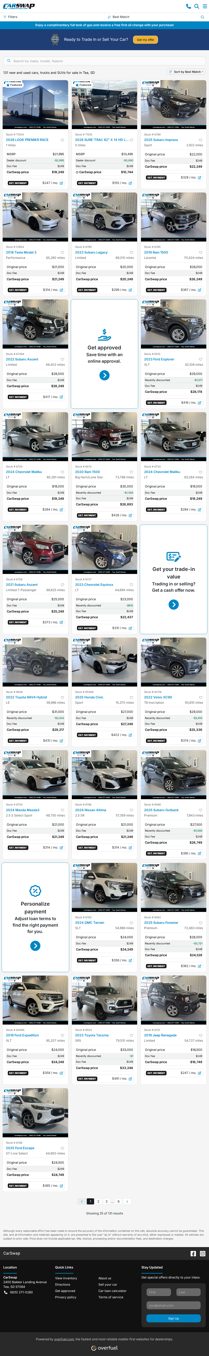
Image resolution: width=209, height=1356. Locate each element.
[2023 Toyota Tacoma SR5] (104, 1000)
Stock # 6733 (152, 466)
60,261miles (56, 477)
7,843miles (195, 815)
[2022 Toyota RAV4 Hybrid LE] (35, 662)
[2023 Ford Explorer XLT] (173, 323)
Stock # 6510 (152, 354)
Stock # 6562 (152, 917)
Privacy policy (65, 1297)
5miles (80, 145)
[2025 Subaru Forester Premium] (173, 887)
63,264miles (193, 477)
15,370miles (125, 703)
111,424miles (193, 258)
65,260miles (55, 258)
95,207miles (55, 1040)
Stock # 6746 (83, 804)
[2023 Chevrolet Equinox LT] (104, 549)
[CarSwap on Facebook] (191, 1253)
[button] (189, 6)
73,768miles (124, 477)
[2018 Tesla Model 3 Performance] (35, 217)
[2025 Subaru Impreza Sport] (173, 104)
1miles (11, 145)
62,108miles (194, 365)
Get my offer (145, 39)
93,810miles (194, 703)
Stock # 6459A (15, 1029)
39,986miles (55, 703)
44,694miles (124, 590)
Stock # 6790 (83, 246)
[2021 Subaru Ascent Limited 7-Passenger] (35, 549)
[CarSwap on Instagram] (201, 1253)
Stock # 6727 (83, 579)
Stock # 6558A (84, 692)
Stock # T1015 (83, 134)
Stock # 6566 (152, 804)
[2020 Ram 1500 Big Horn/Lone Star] (104, 436)
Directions (62, 1284)
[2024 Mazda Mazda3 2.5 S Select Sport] (35, 774)
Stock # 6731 (152, 1029)
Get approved (65, 1291)
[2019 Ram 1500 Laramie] (173, 217)
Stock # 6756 (14, 579)
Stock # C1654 (15, 246)
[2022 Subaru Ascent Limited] (35, 323)
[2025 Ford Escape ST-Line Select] (35, 1112)
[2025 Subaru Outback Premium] (173, 774)
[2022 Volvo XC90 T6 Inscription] (173, 662)
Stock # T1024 (15, 134)
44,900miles (55, 1153)
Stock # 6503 (83, 1029)
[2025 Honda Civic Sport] (104, 662)
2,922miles (194, 145)
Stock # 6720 (14, 466)
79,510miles (125, 1040)
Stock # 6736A (15, 354)
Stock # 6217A (153, 692)
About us (104, 1278)
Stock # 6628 (14, 692)
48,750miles (55, 815)
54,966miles (124, 928)
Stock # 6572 (83, 466)
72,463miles (193, 928)
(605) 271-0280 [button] (21, 1292)
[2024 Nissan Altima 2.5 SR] (104, 774)
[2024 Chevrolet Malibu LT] (35, 436)
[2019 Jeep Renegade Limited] (173, 1000)
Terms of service (110, 1297)
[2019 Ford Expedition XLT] (35, 1000)
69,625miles (55, 590)
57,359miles (125, 815)
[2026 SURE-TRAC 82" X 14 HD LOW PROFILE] (104, 104)
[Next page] (127, 1201)
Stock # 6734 (14, 804)
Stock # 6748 (14, 1142)
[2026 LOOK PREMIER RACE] (35, 104)
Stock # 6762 (83, 917)
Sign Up (173, 1318)
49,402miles (55, 365)
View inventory (66, 1278)
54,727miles (194, 1040)
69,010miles (125, 258)
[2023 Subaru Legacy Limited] (104, 217)
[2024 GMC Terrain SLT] (104, 887)
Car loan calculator (112, 1291)
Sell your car (107, 1284)
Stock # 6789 (152, 134)
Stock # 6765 (152, 246)
